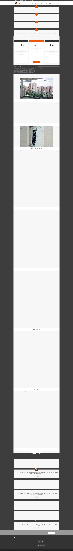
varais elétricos (42, 545)
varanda (43, 546)
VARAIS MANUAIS (36, 389)
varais (38, 545)
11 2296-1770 (27, 0)
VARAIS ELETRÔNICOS (36, 329)
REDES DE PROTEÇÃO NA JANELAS (36, 148)
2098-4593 (31, 0)
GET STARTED (36, 61)
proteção (39, 541)
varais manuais (39, 546)
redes (42, 541)
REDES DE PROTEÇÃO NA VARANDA (36, 124)
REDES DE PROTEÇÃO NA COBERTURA (36, 100)
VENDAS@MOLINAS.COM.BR (19, 0)
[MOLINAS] (19, 3)
